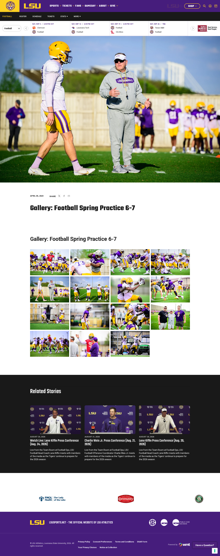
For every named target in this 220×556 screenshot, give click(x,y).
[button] (26, 28)
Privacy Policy (84, 542)
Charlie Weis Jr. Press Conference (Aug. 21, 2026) (110, 442)
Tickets (67, 6)
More (76, 16)
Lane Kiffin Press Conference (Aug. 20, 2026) (161, 442)
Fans (78, 6)
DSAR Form (142, 542)
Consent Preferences (102, 542)
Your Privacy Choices (87, 547)
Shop (194, 6)
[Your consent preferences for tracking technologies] (215, 551)
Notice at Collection (108, 547)
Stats (63, 16)
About (103, 6)
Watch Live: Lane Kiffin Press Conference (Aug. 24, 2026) (54, 442)
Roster (22, 16)
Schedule (36, 16)
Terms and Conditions (124, 542)
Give (112, 6)
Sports (54, 6)
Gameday (90, 6)
